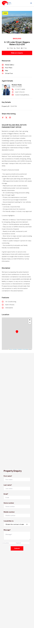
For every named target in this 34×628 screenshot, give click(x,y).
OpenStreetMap (25, 349)
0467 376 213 (19, 92)
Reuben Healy (17, 85)
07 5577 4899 (20, 89)
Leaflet (11, 349)
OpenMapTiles (20, 349)
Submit (17, 548)
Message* (7, 530)
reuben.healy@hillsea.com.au (22, 95)
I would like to (9, 521)
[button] (17, 332)
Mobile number (9, 512)
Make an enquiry (17, 53)
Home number (9, 503)
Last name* (8, 485)
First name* (8, 476)
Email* (6, 494)
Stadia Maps (15, 349)
